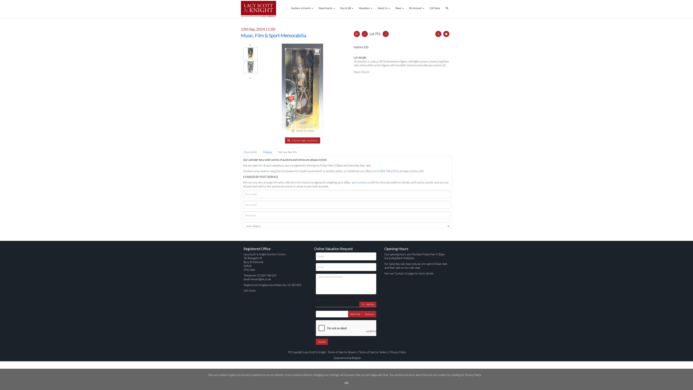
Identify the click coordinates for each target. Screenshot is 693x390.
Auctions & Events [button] (301, 8)
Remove (369, 314)
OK (346, 382)
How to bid (250, 152)
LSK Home (435, 8)
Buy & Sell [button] (346, 8)
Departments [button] (326, 8)
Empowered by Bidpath (347, 357)
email (263, 171)
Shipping (267, 152)
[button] (447, 6)
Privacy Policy (398, 352)
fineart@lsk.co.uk (261, 279)
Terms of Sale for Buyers (342, 352)
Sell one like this (287, 152)
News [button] (398, 8)
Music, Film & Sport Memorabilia (273, 35)
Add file (370, 304)
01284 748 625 (386, 171)
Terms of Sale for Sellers (373, 352)
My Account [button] (415, 8)
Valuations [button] (365, 8)
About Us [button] (383, 8)
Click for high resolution (304, 140)
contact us (363, 182)
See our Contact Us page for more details (409, 273)
